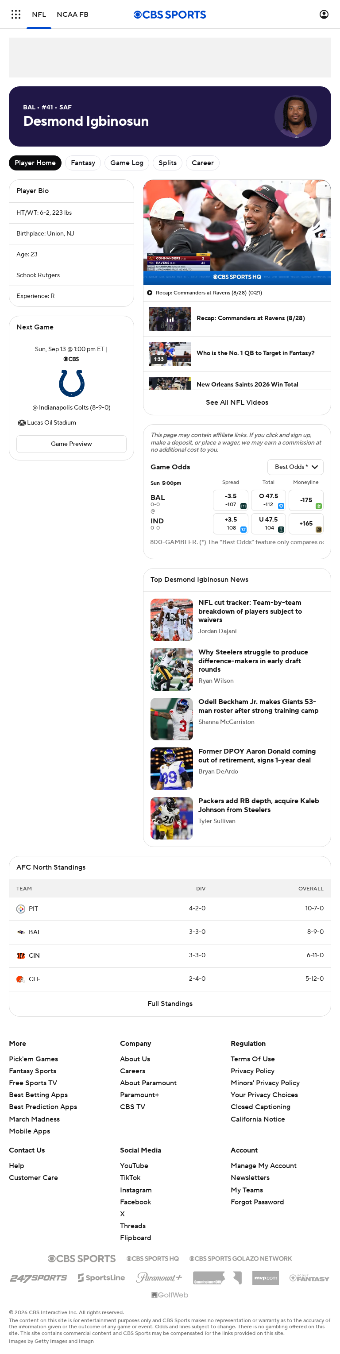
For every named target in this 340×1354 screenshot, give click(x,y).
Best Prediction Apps (43, 1107)
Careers (132, 1071)
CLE (35, 979)
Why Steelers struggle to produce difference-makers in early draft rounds (253, 660)
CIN (34, 956)
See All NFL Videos (237, 402)
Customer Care (33, 1177)
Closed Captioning (260, 1107)
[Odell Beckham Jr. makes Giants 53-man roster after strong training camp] (172, 719)
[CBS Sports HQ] (153, 1257)
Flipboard (135, 1238)
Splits (167, 163)
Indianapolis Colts (64, 408)
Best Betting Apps (38, 1095)
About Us (135, 1059)
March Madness (34, 1119)
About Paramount (148, 1083)
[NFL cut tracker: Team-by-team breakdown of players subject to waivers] (172, 620)
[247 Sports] (38, 1276)
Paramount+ (139, 1095)
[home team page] (72, 383)
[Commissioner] (217, 1274)
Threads (133, 1226)
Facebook (135, 1202)
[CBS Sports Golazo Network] (240, 1257)
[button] (16, 14)
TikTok (130, 1177)
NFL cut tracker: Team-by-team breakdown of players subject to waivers (250, 611)
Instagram (136, 1190)
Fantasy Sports (32, 1071)
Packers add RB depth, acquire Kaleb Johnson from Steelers (258, 805)
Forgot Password (257, 1202)
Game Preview (71, 444)
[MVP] (265, 1274)
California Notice (258, 1119)
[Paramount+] (159, 1275)
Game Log (126, 163)
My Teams (247, 1190)
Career (203, 163)
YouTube (134, 1165)
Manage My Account (264, 1165)
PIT (33, 909)
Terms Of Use (253, 1059)
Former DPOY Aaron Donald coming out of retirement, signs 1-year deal (257, 755)
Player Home (35, 163)
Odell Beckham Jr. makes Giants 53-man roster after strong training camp (258, 706)
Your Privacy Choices (264, 1095)
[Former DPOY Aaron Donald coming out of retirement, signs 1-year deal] (172, 768)
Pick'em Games (33, 1059)
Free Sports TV (33, 1083)
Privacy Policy (252, 1071)
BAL (35, 932)
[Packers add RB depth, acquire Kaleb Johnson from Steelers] (172, 818)
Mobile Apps (29, 1131)
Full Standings (170, 1003)
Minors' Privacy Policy (265, 1083)
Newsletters (250, 1177)
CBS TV (132, 1107)
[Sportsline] (101, 1276)
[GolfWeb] (170, 1295)
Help (16, 1165)
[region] (237, 232)
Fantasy (83, 163)
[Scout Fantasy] (310, 1277)
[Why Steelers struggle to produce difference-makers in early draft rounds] (172, 669)
